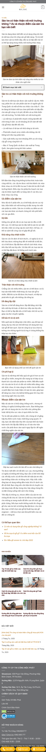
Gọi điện (9, 749)
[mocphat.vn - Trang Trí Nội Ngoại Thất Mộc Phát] (23, 7)
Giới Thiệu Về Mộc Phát (11, 700)
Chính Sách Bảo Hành (11, 708)
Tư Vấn (4, 18)
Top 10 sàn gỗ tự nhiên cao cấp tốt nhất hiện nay (19, 649)
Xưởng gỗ (40, 749)
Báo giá (25, 749)
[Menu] (3, 7)
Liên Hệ (5, 704)
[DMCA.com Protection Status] (8, 711)
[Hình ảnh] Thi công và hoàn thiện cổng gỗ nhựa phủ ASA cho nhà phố (22, 634)
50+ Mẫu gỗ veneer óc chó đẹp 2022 (18, 540)
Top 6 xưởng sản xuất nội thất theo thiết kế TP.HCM (20, 642)
